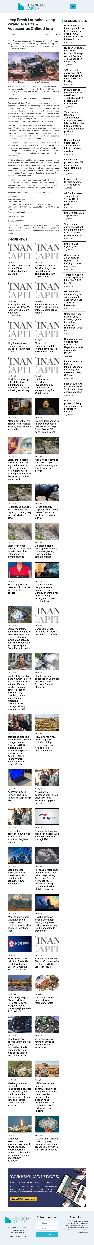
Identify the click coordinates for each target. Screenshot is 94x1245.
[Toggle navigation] (73, 6)
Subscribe (47, 1234)
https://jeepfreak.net (41, 99)
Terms (12, 1236)
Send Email (17, 202)
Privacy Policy (21, 1236)
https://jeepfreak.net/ (23, 212)
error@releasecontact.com (46, 228)
